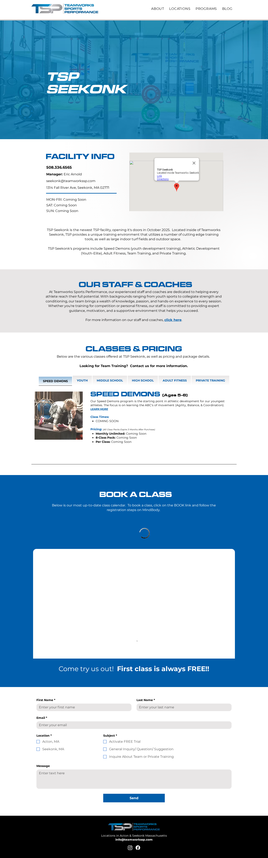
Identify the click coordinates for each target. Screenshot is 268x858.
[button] (159, 9)
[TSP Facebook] (138, 848)
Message (43, 766)
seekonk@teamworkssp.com (70, 181)
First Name (45, 700)
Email (41, 718)
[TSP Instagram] (130, 848)
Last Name (146, 700)
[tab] (55, 381)
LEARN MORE (99, 409)
